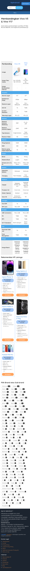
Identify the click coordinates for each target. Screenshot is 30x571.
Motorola (5, 417)
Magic (19, 457)
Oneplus (5, 411)
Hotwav (20, 434)
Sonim (4, 503)
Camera (4, 560)
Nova (4, 434)
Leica (18, 503)
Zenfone (23, 397)
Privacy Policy (5, 545)
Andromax (5, 431)
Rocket (20, 477)
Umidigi (11, 446)
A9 (9, 480)
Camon (19, 471)
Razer (15, 468)
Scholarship (5, 562)
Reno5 (13, 460)
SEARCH (19, 7)
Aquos (14, 448)
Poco (21, 406)
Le (17, 494)
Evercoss (12, 406)
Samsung (6, 386)
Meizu (15, 409)
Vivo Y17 (25, 64)
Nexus (9, 500)
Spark (11, 429)
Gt (24, 443)
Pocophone (6, 505)
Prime (19, 446)
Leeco (4, 486)
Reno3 (4, 474)
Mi (3, 400)
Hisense (13, 491)
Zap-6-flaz (22, 491)
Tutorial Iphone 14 (6, 567)
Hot (4, 406)
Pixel (4, 414)
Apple (13, 403)
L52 (13, 497)
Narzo (12, 423)
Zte (11, 414)
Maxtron (21, 423)
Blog (3, 565)
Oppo (13, 389)
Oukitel (4, 463)
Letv (16, 480)
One (12, 437)
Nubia (18, 414)
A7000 (4, 491)
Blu (22, 480)
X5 (3, 494)
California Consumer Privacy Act (10, 550)
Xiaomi (5, 389)
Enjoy (17, 486)
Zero (4, 423)
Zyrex (4, 477)
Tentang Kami (5, 541)
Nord (11, 471)
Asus (13, 394)
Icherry (4, 460)
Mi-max (20, 474)
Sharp (4, 426)
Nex (24, 451)
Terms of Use (5, 552)
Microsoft (5, 448)
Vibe (4, 429)
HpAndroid (15, 2)
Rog (4, 420)
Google (24, 409)
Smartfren (20, 429)
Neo (4, 454)
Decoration (5, 564)
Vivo (21, 389)
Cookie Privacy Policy (7, 546)
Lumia (22, 448)
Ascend (5, 466)
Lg (21, 403)
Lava (23, 431)
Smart (12, 426)
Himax (4, 437)
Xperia (5, 397)
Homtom (22, 466)
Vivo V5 (17, 64)
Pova (20, 426)
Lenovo (14, 397)
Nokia (11, 400)
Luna (24, 440)
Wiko (4, 457)
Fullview (20, 497)
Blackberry (6, 409)
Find (14, 417)
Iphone (5, 403)
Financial (4, 558)
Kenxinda (5, 483)
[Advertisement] (15, 45)
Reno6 (12, 474)
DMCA (4, 548)
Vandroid (19, 420)
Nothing (21, 463)
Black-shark (6, 440)
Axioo (20, 454)
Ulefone (12, 477)
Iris (11, 443)
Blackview (5, 451)
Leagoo (12, 454)
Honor (22, 411)
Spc (4, 446)
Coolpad (16, 440)
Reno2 (13, 466)
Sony (21, 394)
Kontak (4, 543)
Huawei (5, 394)
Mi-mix (18, 488)
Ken (21, 483)
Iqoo (4, 443)
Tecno (14, 411)
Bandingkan (25, 3)
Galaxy (16, 386)
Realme (5, 392)
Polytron (15, 431)
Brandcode (15, 451)
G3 (22, 500)
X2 (3, 480)
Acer (18, 443)
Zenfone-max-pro (7, 488)
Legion (21, 460)
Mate (21, 417)
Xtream (10, 494)
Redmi (14, 392)
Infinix (22, 392)
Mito (11, 457)
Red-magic (6, 468)
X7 (16, 500)
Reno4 (13, 463)
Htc (11, 420)
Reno (12, 434)
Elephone (5, 497)
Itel (18, 437)
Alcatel (23, 468)
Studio (13, 483)
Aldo (4, 471)
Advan (19, 400)
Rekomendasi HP (6, 557)
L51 (11, 503)
